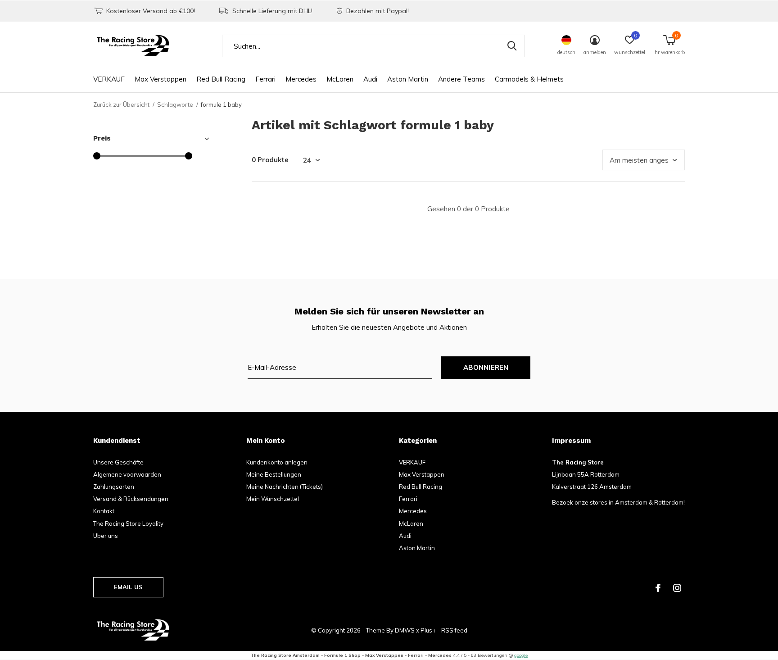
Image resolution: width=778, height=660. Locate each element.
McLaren (339, 79)
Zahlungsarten (113, 486)
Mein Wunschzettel (272, 498)
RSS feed (454, 630)
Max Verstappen (160, 79)
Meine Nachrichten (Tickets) (284, 486)
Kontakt (103, 510)
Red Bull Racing (220, 79)
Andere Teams (461, 79)
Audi (370, 79)
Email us (128, 587)
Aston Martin (407, 79)
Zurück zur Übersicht (121, 104)
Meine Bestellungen (273, 474)
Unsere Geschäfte (118, 462)
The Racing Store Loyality (128, 523)
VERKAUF (109, 79)
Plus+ (428, 630)
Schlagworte (175, 104)
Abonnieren (486, 367)
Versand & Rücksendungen (130, 498)
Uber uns (105, 535)
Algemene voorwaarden (127, 474)
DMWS (405, 630)
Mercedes (301, 79)
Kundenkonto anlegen (277, 462)
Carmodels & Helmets (529, 79)
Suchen (512, 46)
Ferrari (265, 79)
